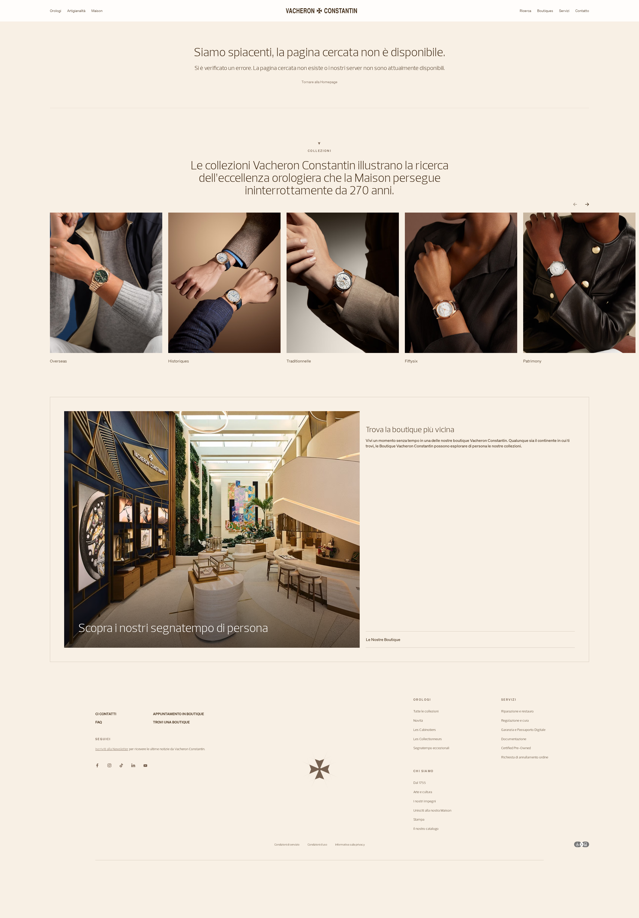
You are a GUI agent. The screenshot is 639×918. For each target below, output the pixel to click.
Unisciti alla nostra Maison (432, 810)
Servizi (564, 10)
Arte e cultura (422, 792)
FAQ (98, 722)
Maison (97, 11)
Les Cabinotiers (424, 730)
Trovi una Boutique (171, 722)
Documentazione (513, 739)
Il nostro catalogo (426, 829)
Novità (418, 720)
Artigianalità (76, 11)
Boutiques (545, 10)
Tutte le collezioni (426, 711)
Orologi (55, 11)
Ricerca (525, 11)
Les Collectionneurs (427, 739)
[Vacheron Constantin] (319, 10)
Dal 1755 (419, 783)
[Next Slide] (587, 204)
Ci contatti (105, 714)
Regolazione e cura (515, 720)
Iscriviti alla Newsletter (111, 749)
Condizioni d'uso (317, 844)
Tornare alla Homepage (319, 82)
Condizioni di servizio (287, 844)
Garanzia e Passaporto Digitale (523, 730)
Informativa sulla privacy (350, 844)
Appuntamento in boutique (178, 714)
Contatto (582, 10)
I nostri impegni (424, 801)
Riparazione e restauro (517, 711)
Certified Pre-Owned (516, 748)
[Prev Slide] (575, 204)
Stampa (418, 819)
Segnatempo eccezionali (431, 748)
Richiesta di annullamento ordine (524, 757)
